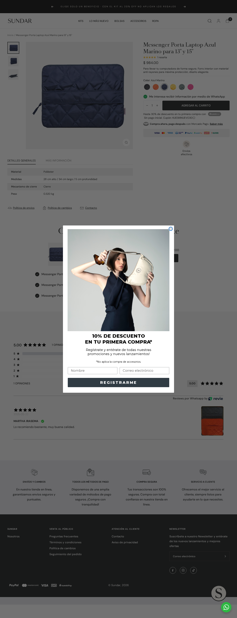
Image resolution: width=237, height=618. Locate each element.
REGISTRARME (118, 382)
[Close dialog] (171, 229)
